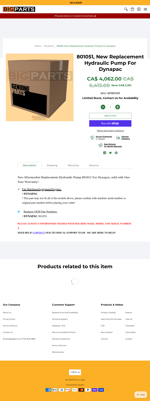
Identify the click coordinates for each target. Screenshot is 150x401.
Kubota (129, 339)
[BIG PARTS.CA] (19, 9)
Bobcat (129, 312)
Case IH (129, 319)
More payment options (110, 130)
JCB (102, 326)
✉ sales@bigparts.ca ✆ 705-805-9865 (19, 339)
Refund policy (58, 352)
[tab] (30, 165)
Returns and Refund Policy (64, 332)
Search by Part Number (111, 319)
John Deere (131, 332)
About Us (7, 312)
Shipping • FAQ (58, 326)
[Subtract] (103, 107)
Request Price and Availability (65, 312)
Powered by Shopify (75, 385)
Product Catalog (108, 312)
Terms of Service (10, 326)
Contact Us (8, 332)
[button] (126, 9)
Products (49, 46)
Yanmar (104, 339)
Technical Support (60, 319)
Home (38, 46)
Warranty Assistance (61, 339)
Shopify (101, 139)
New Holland (106, 332)
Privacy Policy (9, 319)
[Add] (117, 107)
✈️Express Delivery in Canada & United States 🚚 (75, 16)
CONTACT (39, 232)
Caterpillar (130, 326)
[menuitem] (126, 9)
